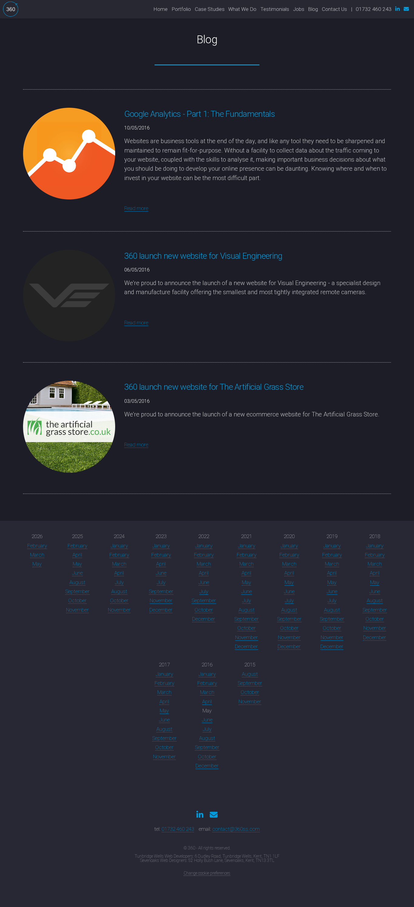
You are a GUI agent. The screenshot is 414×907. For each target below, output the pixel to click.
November (77, 610)
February (37, 546)
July (119, 582)
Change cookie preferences (207, 873)
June (77, 573)
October (77, 600)
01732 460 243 (178, 829)
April (77, 555)
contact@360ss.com (236, 829)
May (37, 564)
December (160, 610)
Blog (313, 9)
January (119, 546)
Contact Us (334, 9)
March (37, 555)
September (77, 591)
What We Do (242, 9)
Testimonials (274, 9)
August (77, 582)
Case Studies (210, 9)
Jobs (298, 9)
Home (160, 9)
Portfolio (181, 9)
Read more (136, 208)
